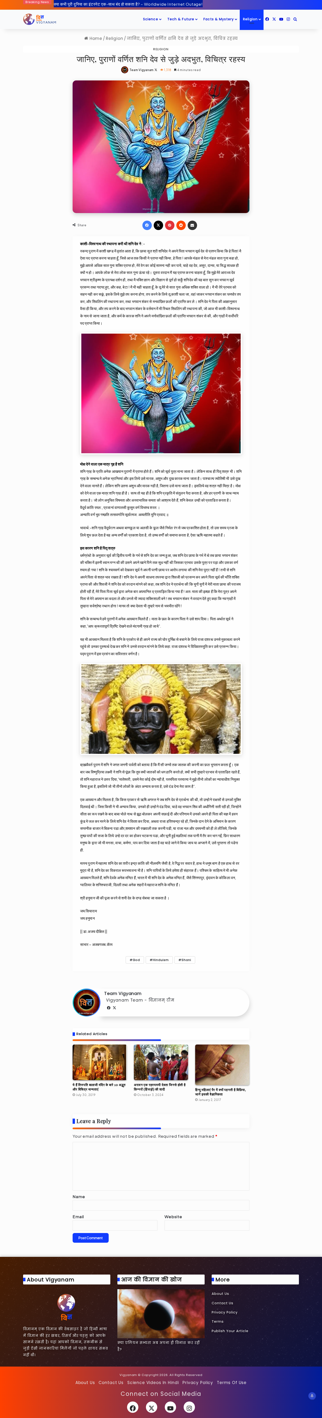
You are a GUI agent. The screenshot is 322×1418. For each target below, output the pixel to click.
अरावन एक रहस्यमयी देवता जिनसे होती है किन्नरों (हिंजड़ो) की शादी (160, 1086)
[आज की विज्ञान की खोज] (161, 1313)
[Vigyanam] (39, 19)
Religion (250, 19)
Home (95, 38)
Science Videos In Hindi (153, 1382)
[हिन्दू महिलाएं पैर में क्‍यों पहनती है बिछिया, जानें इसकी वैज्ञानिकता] (222, 1065)
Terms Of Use (232, 1382)
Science (150, 19)
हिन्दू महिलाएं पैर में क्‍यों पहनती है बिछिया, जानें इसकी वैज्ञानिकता (220, 1091)
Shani (186, 960)
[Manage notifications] (312, 1396)
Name (79, 1196)
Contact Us (222, 1303)
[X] (114, 1008)
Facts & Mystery (218, 19)
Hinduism (161, 960)
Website (173, 1216)
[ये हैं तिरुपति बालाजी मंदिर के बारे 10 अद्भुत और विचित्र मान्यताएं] (100, 1062)
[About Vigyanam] (66, 1307)
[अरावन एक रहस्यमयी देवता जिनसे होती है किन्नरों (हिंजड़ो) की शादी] (161, 1062)
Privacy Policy (225, 1312)
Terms (218, 1321)
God (136, 960)
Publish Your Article (230, 1331)
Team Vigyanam (142, 70)
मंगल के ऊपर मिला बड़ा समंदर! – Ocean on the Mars (98, 4)
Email (78, 1216)
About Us (220, 1293)
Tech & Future (180, 19)
